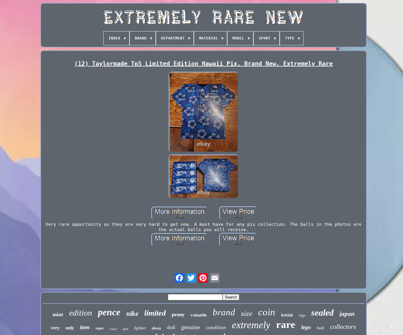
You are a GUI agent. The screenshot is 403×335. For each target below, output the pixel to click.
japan (347, 313)
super (100, 328)
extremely (251, 324)
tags (302, 315)
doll (171, 327)
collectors (343, 326)
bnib (320, 328)
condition (216, 327)
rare (285, 324)
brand (224, 312)
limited (155, 313)
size (246, 313)
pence (109, 312)
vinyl (113, 329)
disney (156, 328)
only (69, 327)
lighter (140, 328)
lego (306, 327)
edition (80, 312)
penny (178, 314)
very (55, 327)
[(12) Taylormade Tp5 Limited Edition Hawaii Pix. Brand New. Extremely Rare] (204, 112)
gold (125, 329)
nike (132, 313)
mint (58, 314)
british (287, 315)
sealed (322, 312)
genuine (190, 327)
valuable (199, 315)
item (85, 327)
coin (266, 312)
